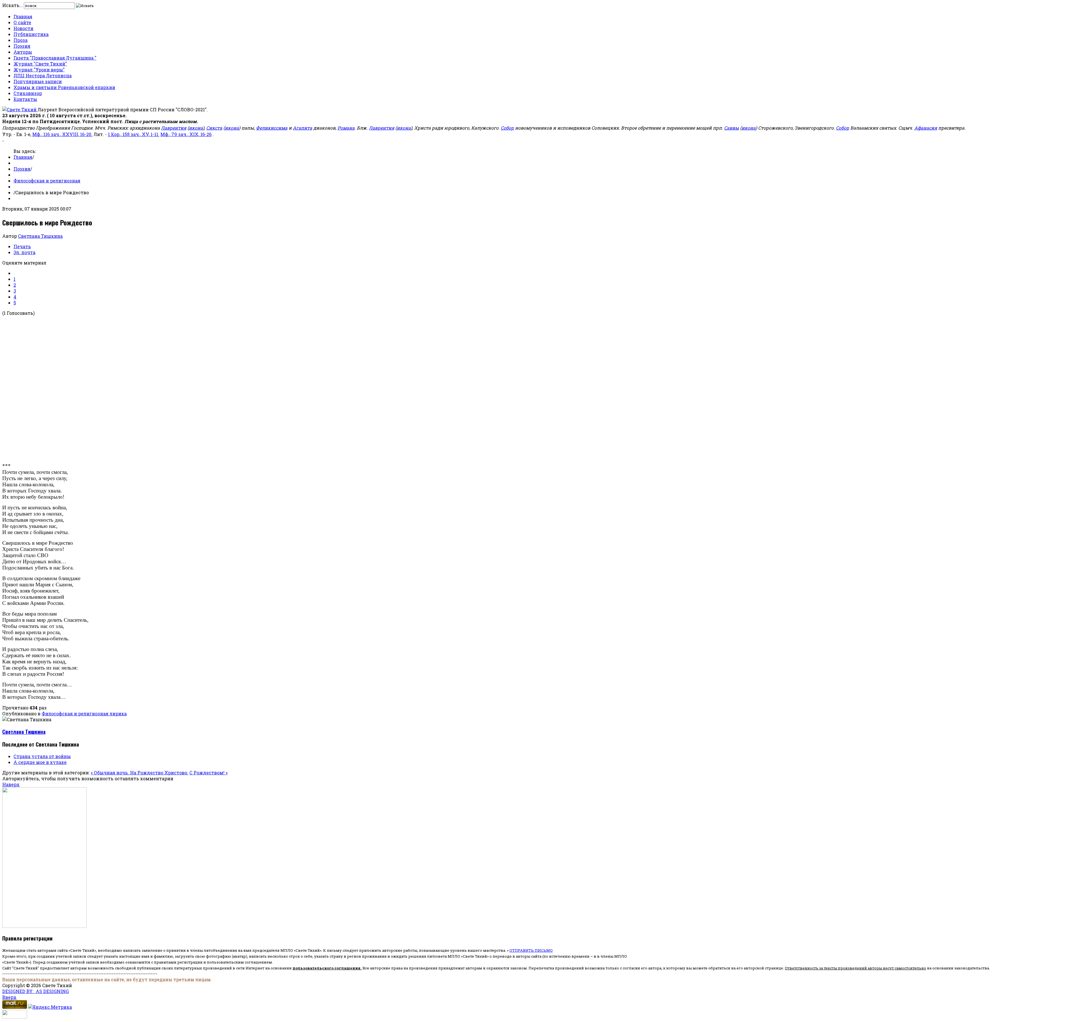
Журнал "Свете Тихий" (40, 64)
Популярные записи (37, 81)
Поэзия (21, 46)
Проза (20, 40)
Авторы (22, 52)
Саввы (731, 128)
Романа (346, 128)
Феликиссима (271, 128)
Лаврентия (173, 128)
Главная (22, 16)
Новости (23, 28)
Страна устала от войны (42, 756)
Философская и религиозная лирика (84, 713)
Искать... (12, 5)
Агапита (302, 128)
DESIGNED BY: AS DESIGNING (35, 991)
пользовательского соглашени (325, 968)
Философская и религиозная (46, 181)
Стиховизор (27, 93)
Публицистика (31, 34)
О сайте (22, 22)
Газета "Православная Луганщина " (54, 58)
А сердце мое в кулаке (40, 762)
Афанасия (925, 128)
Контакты (25, 99)
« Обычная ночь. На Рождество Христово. (139, 772)
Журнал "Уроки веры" (39, 70)
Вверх (9, 997)
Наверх (11, 784)
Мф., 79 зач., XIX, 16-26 (186, 134)
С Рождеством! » (208, 772)
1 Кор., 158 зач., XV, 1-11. (133, 134)
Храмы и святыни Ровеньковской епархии (64, 87)
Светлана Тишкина (40, 236)
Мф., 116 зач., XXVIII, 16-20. (62, 134)
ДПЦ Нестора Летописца (42, 75)
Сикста (214, 128)
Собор (507, 128)
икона (196, 128)
